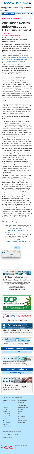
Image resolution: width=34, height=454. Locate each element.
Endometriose (6, 411)
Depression (5, 409)
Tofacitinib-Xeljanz (17, 373)
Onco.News (5, 440)
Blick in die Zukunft (7, 437)
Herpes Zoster (6, 413)
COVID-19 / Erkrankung (24, 406)
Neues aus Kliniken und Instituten (11, 434)
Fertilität (20, 411)
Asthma (4, 402)
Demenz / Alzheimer (23, 407)
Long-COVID (21, 417)
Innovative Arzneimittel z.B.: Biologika (12, 431)
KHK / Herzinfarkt (22, 415)
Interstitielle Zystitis (7, 415)
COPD (20, 404)
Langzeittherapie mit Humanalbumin (17, 352)
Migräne (5, 420)
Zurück (17, 247)
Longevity (5, 418)
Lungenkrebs (21, 418)
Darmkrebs (5, 407)
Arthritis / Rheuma (22, 400)
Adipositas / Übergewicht (9, 400)
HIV (19, 413)
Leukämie (5, 417)
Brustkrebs (21, 402)
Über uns (23, 445)
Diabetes (20, 409)
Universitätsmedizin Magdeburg (11, 35)
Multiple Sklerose (22, 420)
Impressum (17, 445)
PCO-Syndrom (6, 422)
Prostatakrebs (21, 422)
